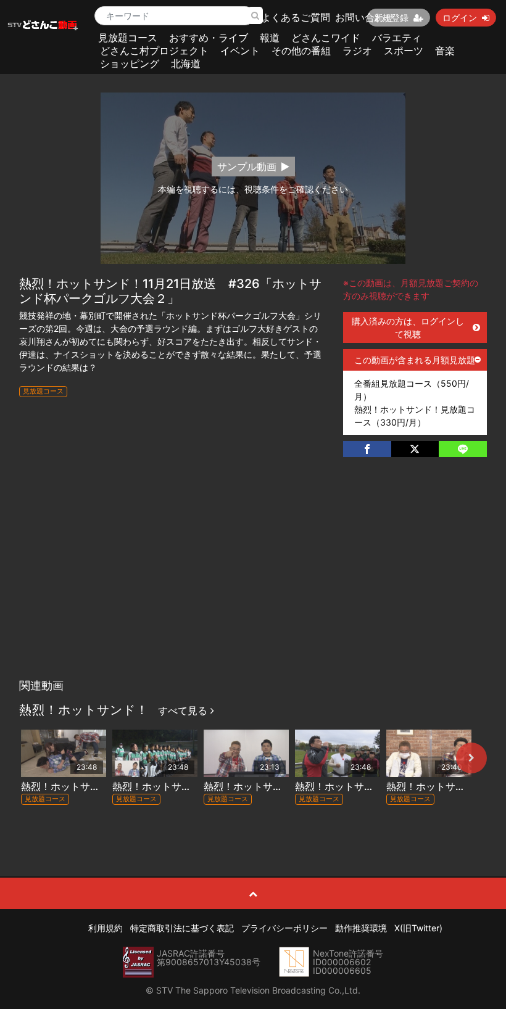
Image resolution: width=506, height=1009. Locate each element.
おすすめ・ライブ (208, 37)
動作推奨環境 (361, 928)
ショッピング (129, 63)
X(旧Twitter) (418, 928)
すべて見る (184, 710)
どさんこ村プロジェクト (154, 50)
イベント (240, 50)
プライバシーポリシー (284, 928)
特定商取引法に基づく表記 (182, 928)
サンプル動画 (246, 166)
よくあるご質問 (295, 17)
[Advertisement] (253, 580)
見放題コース (127, 37)
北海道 (186, 63)
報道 (270, 37)
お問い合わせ (364, 17)
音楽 (445, 50)
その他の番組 (301, 50)
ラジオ (357, 50)
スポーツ (403, 50)
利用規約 (105, 928)
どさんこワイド (325, 37)
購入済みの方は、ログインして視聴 (408, 327)
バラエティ (396, 37)
